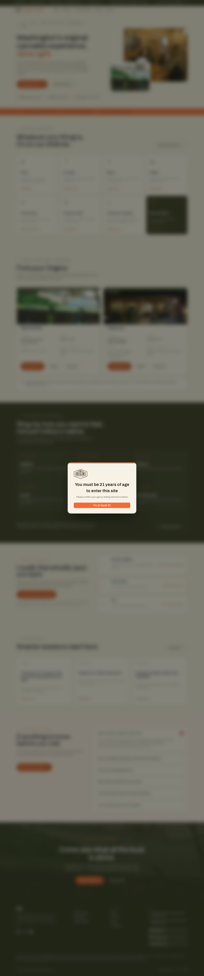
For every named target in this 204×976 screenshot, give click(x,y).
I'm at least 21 (102, 505)
